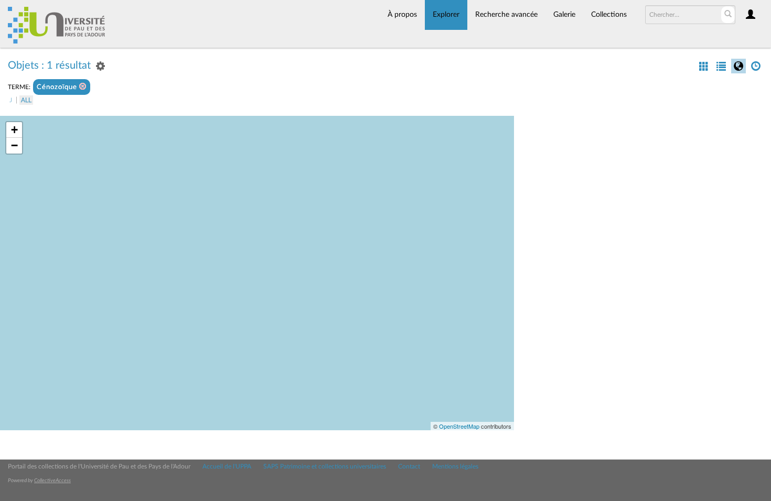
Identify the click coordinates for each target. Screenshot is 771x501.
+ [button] (14, 129)
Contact (409, 466)
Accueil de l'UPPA (226, 466)
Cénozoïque (58, 87)
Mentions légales (455, 466)
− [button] (14, 145)
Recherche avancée (506, 14)
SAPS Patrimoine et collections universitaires (324, 466)
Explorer (446, 14)
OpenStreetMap (459, 426)
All (26, 100)
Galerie (564, 14)
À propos (402, 14)
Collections (609, 14)
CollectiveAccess (52, 480)
